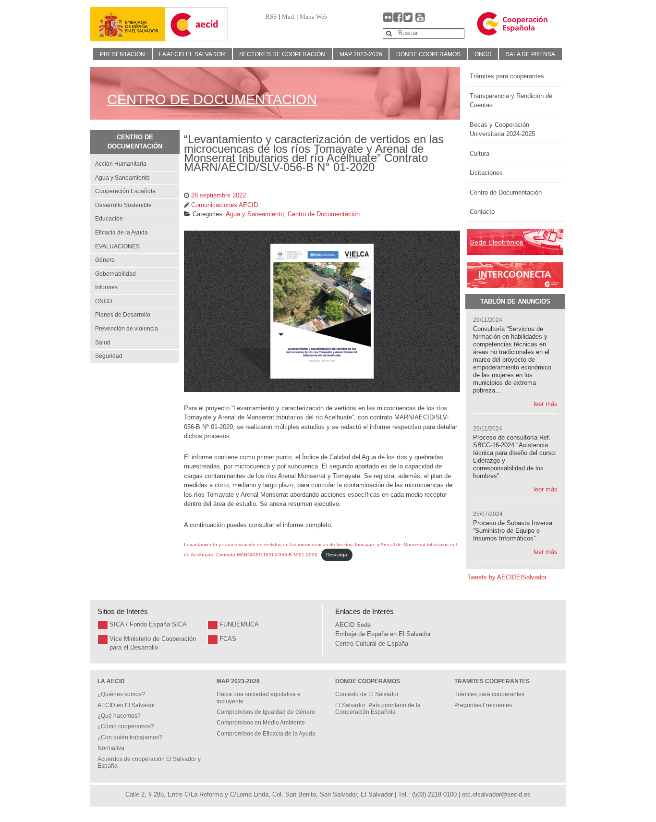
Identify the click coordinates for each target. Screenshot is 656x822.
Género (105, 260)
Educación (109, 218)
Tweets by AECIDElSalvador (507, 577)
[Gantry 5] (127, 24)
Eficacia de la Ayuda (121, 232)
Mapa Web (314, 16)
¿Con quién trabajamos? (129, 737)
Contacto (482, 211)
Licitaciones (486, 172)
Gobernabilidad (115, 273)
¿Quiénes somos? (121, 694)
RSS (271, 16)
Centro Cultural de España (371, 643)
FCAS (227, 638)
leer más (546, 403)
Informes (106, 287)
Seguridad (108, 356)
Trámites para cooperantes (507, 76)
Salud (102, 342)
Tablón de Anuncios (515, 301)
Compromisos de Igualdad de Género (266, 712)
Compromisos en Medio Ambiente (261, 722)
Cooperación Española (125, 191)
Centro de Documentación (506, 192)
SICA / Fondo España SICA (148, 624)
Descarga (336, 554)
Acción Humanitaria (120, 163)
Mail (288, 16)
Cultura (479, 153)
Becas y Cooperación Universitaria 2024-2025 (502, 129)
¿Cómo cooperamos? (125, 726)
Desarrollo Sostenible (123, 205)
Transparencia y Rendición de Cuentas (511, 100)
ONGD (103, 301)
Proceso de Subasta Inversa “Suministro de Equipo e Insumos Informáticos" (512, 530)
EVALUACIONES (117, 246)
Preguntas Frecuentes (483, 705)
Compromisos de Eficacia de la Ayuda (266, 733)
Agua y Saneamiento (122, 177)
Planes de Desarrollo (122, 314)
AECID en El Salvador (126, 705)
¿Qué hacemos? (119, 715)
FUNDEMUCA (239, 624)
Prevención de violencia (126, 328)
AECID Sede (353, 624)
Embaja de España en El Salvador (383, 634)
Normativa (110, 748)
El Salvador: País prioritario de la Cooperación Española (378, 708)
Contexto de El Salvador (367, 694)
